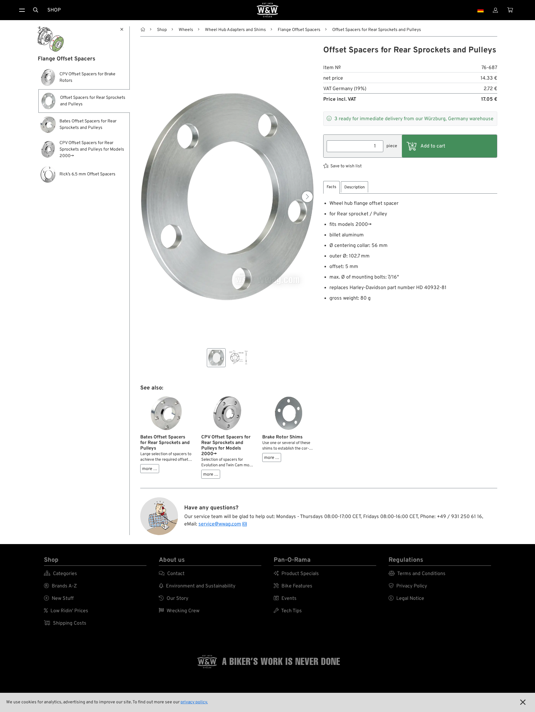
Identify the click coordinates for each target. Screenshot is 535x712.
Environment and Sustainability (197, 586)
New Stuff (59, 599)
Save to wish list (346, 166)
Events (285, 599)
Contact (172, 574)
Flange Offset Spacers (299, 30)
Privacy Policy (408, 586)
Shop (54, 10)
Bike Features (293, 586)
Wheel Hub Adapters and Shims (235, 30)
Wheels (186, 30)
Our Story (173, 599)
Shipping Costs (65, 623)
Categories (60, 574)
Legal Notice (406, 599)
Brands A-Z (60, 586)
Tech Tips (288, 611)
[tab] (331, 187)
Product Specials (296, 574)
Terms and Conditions (417, 574)
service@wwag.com (219, 524)
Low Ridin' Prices (66, 611)
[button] (307, 197)
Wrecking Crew (179, 611)
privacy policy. (194, 702)
